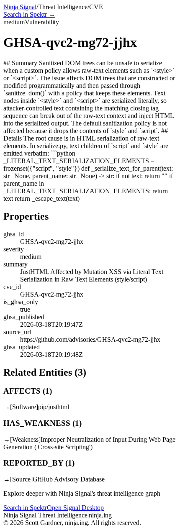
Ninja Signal (19, 6)
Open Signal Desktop (75, 507)
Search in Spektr (25, 507)
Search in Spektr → (29, 14)
